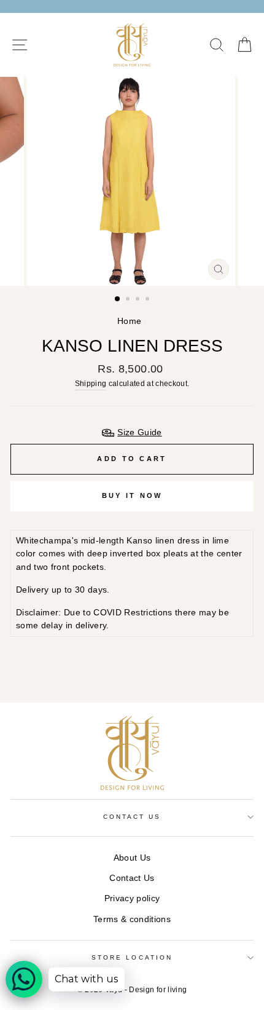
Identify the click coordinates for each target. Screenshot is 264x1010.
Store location (132, 957)
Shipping (91, 383)
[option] (132, 181)
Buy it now (132, 495)
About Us (132, 857)
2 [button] (129, 300)
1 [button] (118, 299)
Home (129, 321)
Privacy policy (132, 898)
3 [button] (139, 300)
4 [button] (149, 300)
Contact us (132, 816)
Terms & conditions (132, 919)
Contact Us (131, 878)
